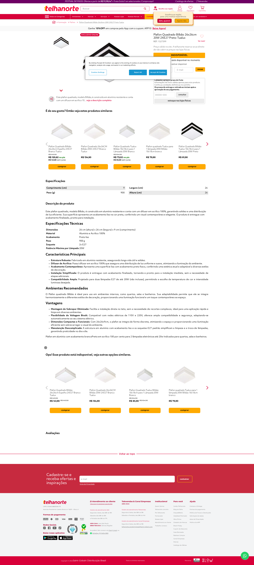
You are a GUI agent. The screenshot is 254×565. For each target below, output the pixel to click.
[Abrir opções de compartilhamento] (51, 99)
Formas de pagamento (197, 509)
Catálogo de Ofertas (180, 545)
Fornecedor (159, 516)
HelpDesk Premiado (180, 516)
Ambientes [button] (76, 16)
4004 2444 (94, 523)
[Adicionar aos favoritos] (202, 36)
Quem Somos (159, 506)
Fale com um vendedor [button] (197, 16)
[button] (57, 16)
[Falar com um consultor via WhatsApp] (245, 556)
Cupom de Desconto (180, 529)
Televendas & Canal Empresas (136, 501)
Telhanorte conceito (161, 509)
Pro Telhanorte (160, 513)
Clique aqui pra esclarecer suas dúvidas (101, 504)
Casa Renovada (178, 532)
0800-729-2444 (95, 525)
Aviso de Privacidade (87, 484)
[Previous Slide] (46, 144)
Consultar (182, 95)
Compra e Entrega (196, 506)
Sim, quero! (164, 21)
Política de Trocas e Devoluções (200, 513)
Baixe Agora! (159, 28)
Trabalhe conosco (161, 526)
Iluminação (62, 22)
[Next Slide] (207, 144)
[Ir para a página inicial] (61, 8)
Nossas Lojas (119, 16)
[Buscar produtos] (145, 8)
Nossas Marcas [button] (133, 16)
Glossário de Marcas (180, 522)
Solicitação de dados (197, 516)
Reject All (138, 72)
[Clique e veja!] (201, 42)
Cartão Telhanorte (179, 506)
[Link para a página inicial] (54, 22)
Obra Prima (177, 519)
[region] (128, 68)
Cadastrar (184, 479)
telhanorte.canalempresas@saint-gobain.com (137, 527)
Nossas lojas (159, 519)
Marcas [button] (90, 16)
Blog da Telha (178, 509)
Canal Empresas (178, 539)
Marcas (175, 542)
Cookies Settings (98, 72)
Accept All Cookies (157, 72)
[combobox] (114, 8)
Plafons (72, 22)
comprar (62, 167)
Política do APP (195, 522)
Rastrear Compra (179, 535)
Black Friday (177, 526)
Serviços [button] (104, 16)
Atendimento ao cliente (163, 522)
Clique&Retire (178, 513)
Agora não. (182, 21)
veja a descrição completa (99, 100)
